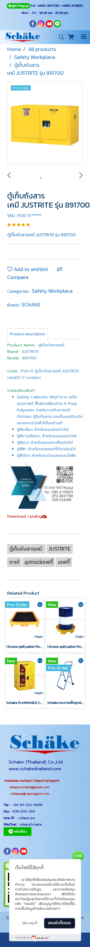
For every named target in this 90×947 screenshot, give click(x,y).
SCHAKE (31, 305)
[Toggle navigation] (83, 37)
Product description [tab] (27, 334)
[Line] (18, 6)
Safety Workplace (52, 291)
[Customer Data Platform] (45, 937)
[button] (60, 37)
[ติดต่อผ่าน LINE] (78, 856)
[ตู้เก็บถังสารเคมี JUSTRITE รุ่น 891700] (45, 123)
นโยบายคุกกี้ (29, 923)
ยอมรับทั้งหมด (59, 923)
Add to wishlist (30, 269)
